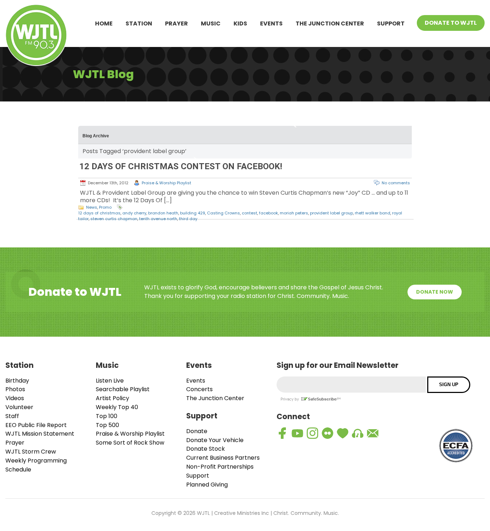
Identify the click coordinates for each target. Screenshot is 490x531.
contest (249, 213)
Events (271, 23)
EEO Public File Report (36, 425)
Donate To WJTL (451, 23)
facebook (268, 213)
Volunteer (19, 407)
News (91, 207)
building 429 (192, 213)
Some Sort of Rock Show (130, 442)
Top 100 (106, 416)
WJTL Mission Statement (39, 434)
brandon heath (163, 213)
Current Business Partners (223, 458)
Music (211, 23)
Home (104, 23)
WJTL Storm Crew (30, 451)
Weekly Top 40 (117, 407)
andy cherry (134, 213)
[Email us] (372, 433)
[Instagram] (312, 433)
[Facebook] (282, 433)
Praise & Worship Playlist (166, 183)
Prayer (176, 23)
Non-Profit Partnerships (220, 467)
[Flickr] (327, 433)
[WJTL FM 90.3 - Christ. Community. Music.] (36, 36)
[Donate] (342, 433)
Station (139, 23)
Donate (196, 431)
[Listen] (357, 433)
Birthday (17, 380)
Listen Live (110, 380)
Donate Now (434, 291)
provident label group (331, 213)
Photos (15, 389)
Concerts (199, 389)
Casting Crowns (223, 213)
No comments (396, 183)
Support (391, 23)
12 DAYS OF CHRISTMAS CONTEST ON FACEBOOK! (180, 166)
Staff (12, 416)
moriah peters (294, 213)
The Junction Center (330, 23)
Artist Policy (112, 398)
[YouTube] (297, 433)
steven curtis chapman (113, 219)
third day (188, 219)
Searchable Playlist (123, 389)
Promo (105, 207)
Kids (240, 23)
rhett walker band (372, 213)
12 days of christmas (99, 213)
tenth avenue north (158, 219)
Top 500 (107, 425)
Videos (14, 398)
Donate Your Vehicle (215, 440)
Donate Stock (205, 449)
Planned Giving (207, 484)
